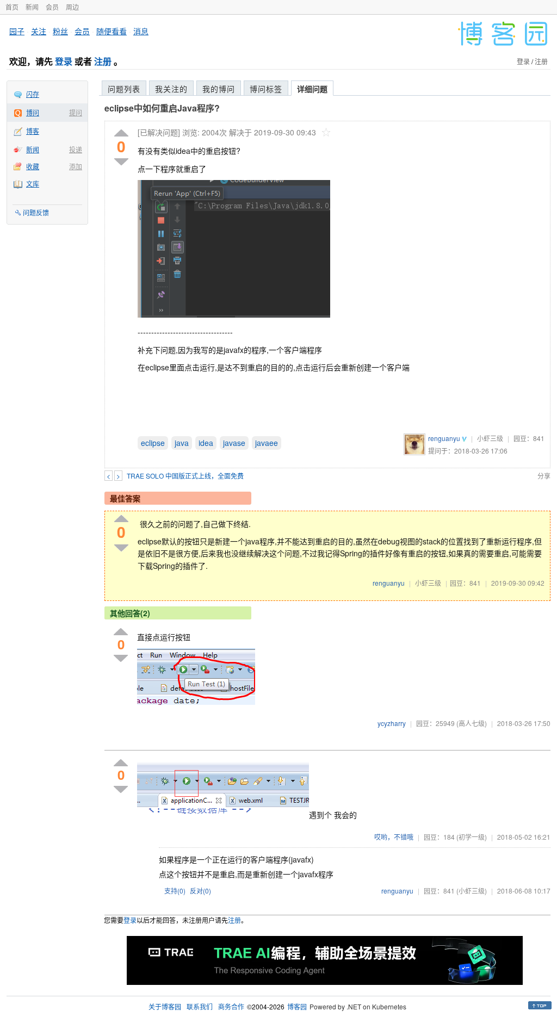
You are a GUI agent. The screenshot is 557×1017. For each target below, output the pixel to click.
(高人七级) (471, 723)
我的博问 (218, 88)
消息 (140, 31)
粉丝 (60, 31)
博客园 (297, 1006)
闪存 (32, 93)
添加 (75, 166)
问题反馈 (36, 212)
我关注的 (171, 88)
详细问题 (312, 88)
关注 (38, 31)
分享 (543, 475)
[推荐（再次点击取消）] (121, 133)
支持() (174, 890)
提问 (75, 112)
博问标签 (266, 88)
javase (234, 442)
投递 (75, 149)
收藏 (32, 166)
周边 (72, 6)
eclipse (153, 442)
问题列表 (124, 88)
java (182, 442)
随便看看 (111, 31)
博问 (32, 112)
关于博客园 (164, 1006)
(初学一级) (471, 836)
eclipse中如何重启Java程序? (162, 108)
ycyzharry (391, 723)
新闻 (32, 6)
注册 (103, 61)
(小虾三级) (471, 890)
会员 (52, 6)
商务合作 (231, 1006)
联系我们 (200, 1006)
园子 (16, 31)
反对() (200, 890)
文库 (32, 183)
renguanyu (444, 438)
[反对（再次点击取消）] (121, 162)
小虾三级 (490, 438)
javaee (266, 442)
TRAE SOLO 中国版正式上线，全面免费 (185, 475)
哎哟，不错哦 (393, 836)
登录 (63, 61)
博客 (32, 130)
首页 (11, 6)
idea (206, 442)
